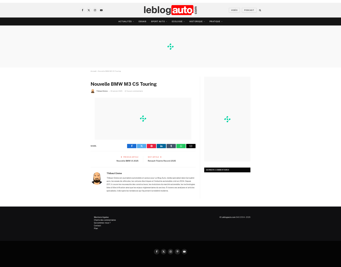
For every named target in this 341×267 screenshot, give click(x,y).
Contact (97, 226)
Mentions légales (101, 217)
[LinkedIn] (81, 120)
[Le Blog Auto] (170, 10)
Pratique (215, 21)
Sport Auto (158, 21)
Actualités (125, 21)
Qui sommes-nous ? (102, 223)
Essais (143, 21)
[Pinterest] (81, 126)
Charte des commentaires (105, 220)
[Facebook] (81, 106)
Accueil (93, 71)
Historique (196, 21)
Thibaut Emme (102, 91)
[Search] (260, 10)
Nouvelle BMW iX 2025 (127, 161)
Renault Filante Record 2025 (162, 161)
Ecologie (177, 21)
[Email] (81, 133)
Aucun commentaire (135, 91)
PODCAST (249, 10)
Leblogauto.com (229, 217)
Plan (96, 228)
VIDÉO (234, 10)
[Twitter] (81, 113)
